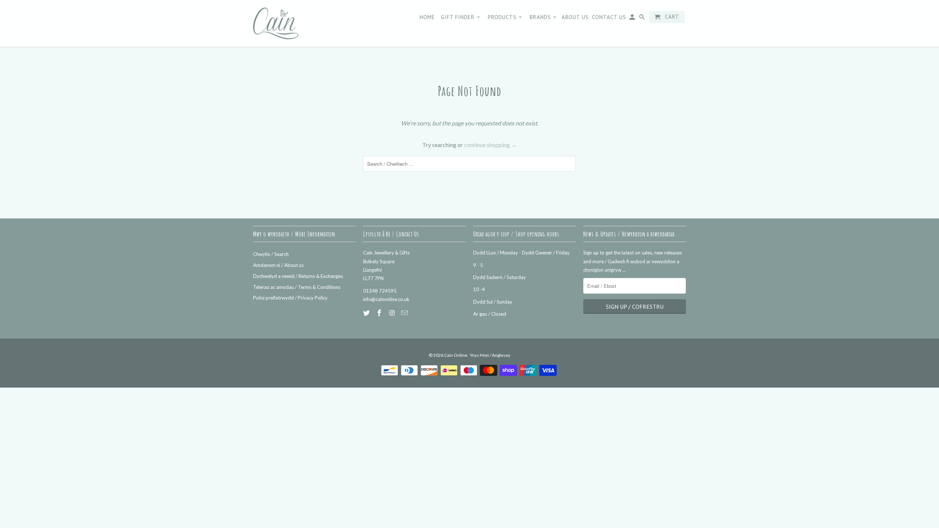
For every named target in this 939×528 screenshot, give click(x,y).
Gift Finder (460, 17)
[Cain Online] (304, 23)
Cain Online (455, 355)
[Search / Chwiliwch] (642, 18)
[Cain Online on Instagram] (393, 313)
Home (427, 17)
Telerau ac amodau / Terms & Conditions (296, 287)
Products (505, 17)
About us (575, 17)
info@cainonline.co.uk (386, 299)
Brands (543, 17)
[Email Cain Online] (405, 313)
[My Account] (632, 18)
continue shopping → (490, 144)
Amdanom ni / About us (278, 265)
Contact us (609, 17)
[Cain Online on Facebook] (380, 313)
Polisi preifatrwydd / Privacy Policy (290, 298)
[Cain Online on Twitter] (367, 313)
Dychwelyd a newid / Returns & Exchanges (298, 276)
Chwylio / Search (271, 254)
